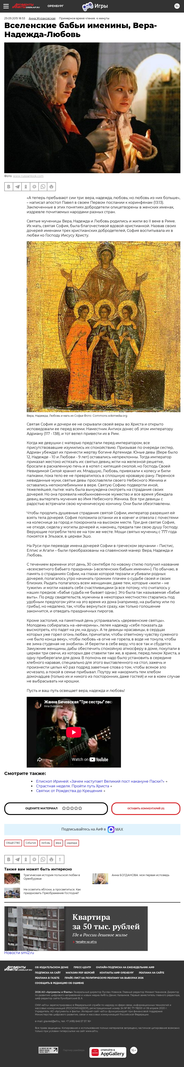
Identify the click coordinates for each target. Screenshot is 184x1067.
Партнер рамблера (73, 1050)
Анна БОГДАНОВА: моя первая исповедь (140, 875)
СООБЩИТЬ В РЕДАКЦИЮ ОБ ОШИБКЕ (59, 983)
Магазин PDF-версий (80, 972)
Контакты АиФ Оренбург (117, 972)
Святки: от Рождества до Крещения (69, 791)
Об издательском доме (51, 967)
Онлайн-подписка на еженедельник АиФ (125, 967)
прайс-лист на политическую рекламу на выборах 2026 (104, 977)
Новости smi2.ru (19, 953)
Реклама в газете (47, 977)
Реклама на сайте (151, 972)
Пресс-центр (82, 967)
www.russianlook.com (28, 176)
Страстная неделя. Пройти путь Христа (72, 786)
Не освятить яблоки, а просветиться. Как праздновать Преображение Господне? (52, 891)
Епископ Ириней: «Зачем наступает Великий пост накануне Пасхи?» (100, 781)
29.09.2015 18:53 (14, 18)
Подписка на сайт (48, 972)
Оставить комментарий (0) (145, 808)
